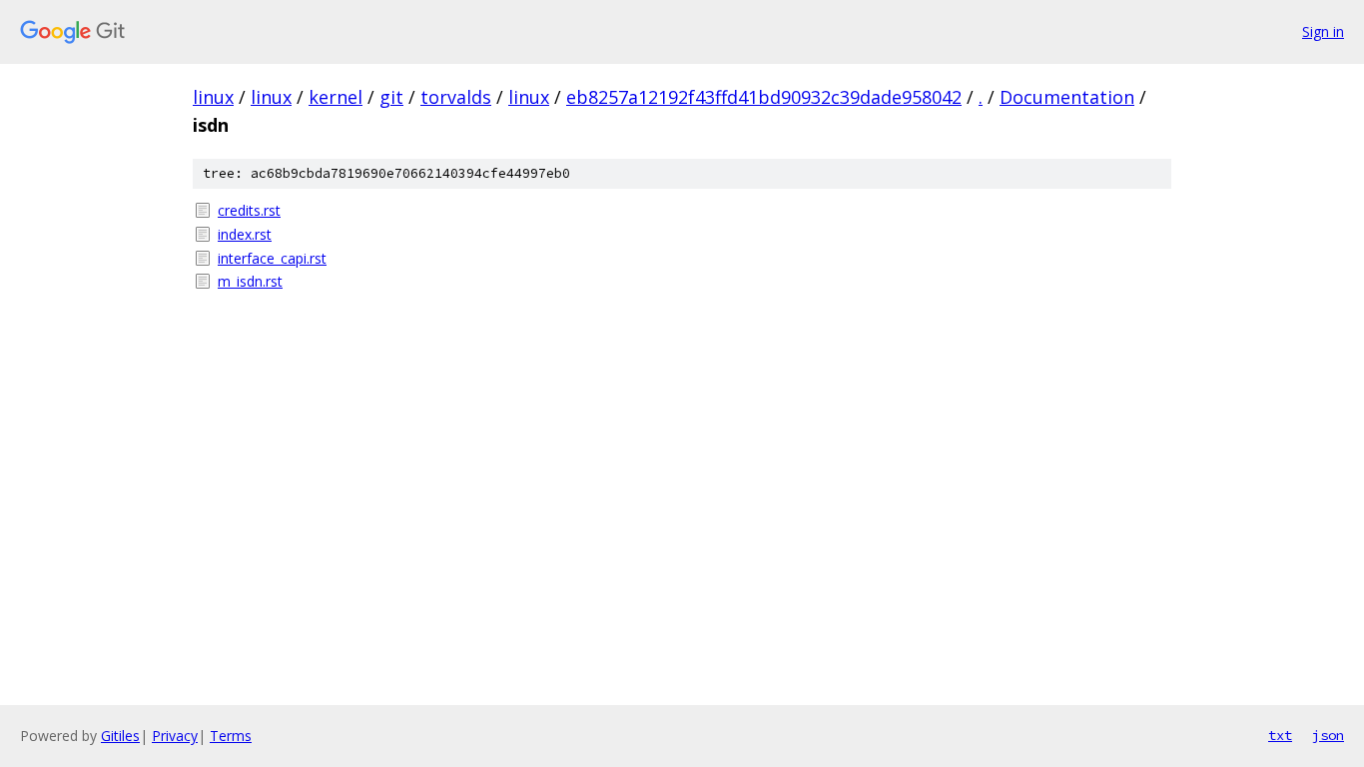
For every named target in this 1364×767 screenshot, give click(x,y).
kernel (335, 97)
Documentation (1067, 97)
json (1328, 735)
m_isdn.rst (250, 281)
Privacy (175, 735)
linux (213, 97)
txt (1280, 735)
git (391, 97)
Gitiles (120, 735)
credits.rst (249, 210)
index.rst (245, 234)
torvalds (455, 97)
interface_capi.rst (272, 258)
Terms (231, 735)
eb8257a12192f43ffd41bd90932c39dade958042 (764, 97)
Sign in (1323, 31)
